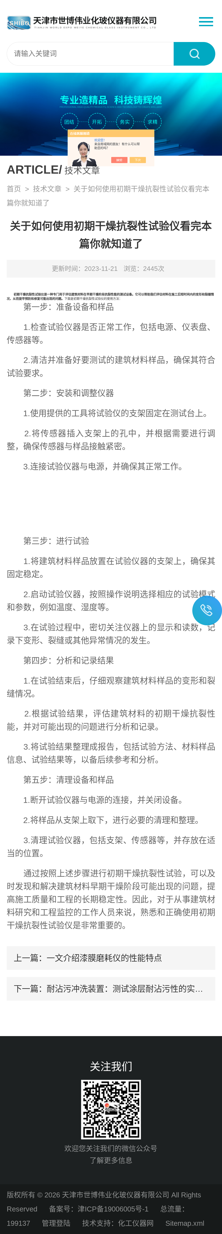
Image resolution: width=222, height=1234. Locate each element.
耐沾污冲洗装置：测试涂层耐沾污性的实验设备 (133, 988)
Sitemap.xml (184, 1223)
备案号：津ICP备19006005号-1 (99, 1209)
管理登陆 (56, 1223)
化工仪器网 (136, 1223)
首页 (14, 189)
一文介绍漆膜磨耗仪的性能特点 (104, 958)
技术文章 (47, 189)
